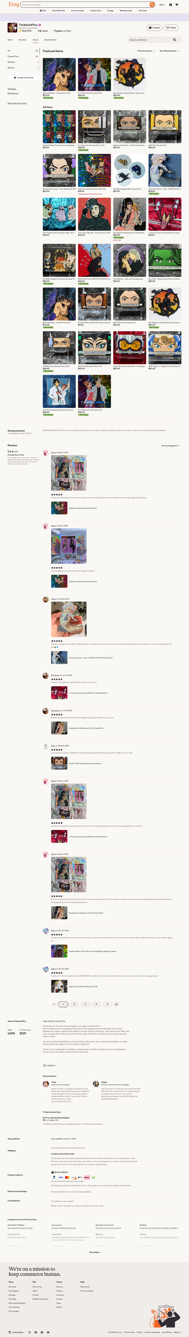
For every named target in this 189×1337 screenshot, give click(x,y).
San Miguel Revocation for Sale (20, 1228)
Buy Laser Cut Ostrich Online (19, 1249)
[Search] (152, 5)
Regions (177, 1332)
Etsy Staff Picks (58, 11)
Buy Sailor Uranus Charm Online (108, 1228)
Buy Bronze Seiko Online (105, 1237)
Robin (53, 930)
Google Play (36, 1320)
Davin (53, 746)
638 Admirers (13, 93)
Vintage (110, 11)
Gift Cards (142, 11)
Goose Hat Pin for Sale (16, 1237)
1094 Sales (12, 89)
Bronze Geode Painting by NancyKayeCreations (159, 1237)
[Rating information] (20, 30)
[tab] (23, 51)
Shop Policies (50, 40)
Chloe (53, 599)
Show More (94, 1252)
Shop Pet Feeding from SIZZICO (108, 1249)
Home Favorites (77, 11)
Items (10, 40)
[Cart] (177, 5)
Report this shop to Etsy (17, 103)
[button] (154, 28)
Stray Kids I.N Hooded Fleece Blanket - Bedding (159, 1228)
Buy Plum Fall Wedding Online (64, 1228)
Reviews (22, 40)
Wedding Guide (126, 11)
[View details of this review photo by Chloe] (69, 619)
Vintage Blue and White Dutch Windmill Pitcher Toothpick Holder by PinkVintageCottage (70, 1238)
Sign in (162, 5)
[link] (54, 1004)
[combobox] (84, 5)
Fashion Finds (95, 11)
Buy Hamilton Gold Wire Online (152, 1249)
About (35, 40)
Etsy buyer (55, 675)
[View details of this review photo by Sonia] (69, 473)
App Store (17, 1320)
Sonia (53, 452)
